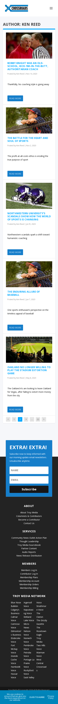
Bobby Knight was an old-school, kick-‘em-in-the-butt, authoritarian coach (27, 66)
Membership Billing (29, 588)
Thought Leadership (29, 541)
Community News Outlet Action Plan (29, 537)
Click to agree (36, 697)
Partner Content (29, 548)
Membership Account (29, 581)
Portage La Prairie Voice (29, 663)
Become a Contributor (29, 519)
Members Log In (29, 570)
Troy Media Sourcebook (29, 545)
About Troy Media (29, 512)
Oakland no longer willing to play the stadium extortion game (29, 370)
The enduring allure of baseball (23, 293)
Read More (15, 98)
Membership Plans (29, 577)
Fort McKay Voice (14, 649)
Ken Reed (20, 74)
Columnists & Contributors (29, 516)
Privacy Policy (51, 697)
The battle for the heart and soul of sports (27, 139)
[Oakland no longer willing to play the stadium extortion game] (29, 350)
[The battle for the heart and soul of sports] (29, 120)
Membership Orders (29, 584)
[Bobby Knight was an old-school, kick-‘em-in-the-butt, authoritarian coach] (29, 46)
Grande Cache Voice (14, 660)
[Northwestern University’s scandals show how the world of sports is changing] (29, 196)
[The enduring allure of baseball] (29, 274)
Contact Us (29, 523)
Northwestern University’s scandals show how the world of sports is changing (29, 216)
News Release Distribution (29, 555)
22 (38, 419)
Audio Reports (29, 552)
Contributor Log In (29, 573)
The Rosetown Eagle (41, 631)
